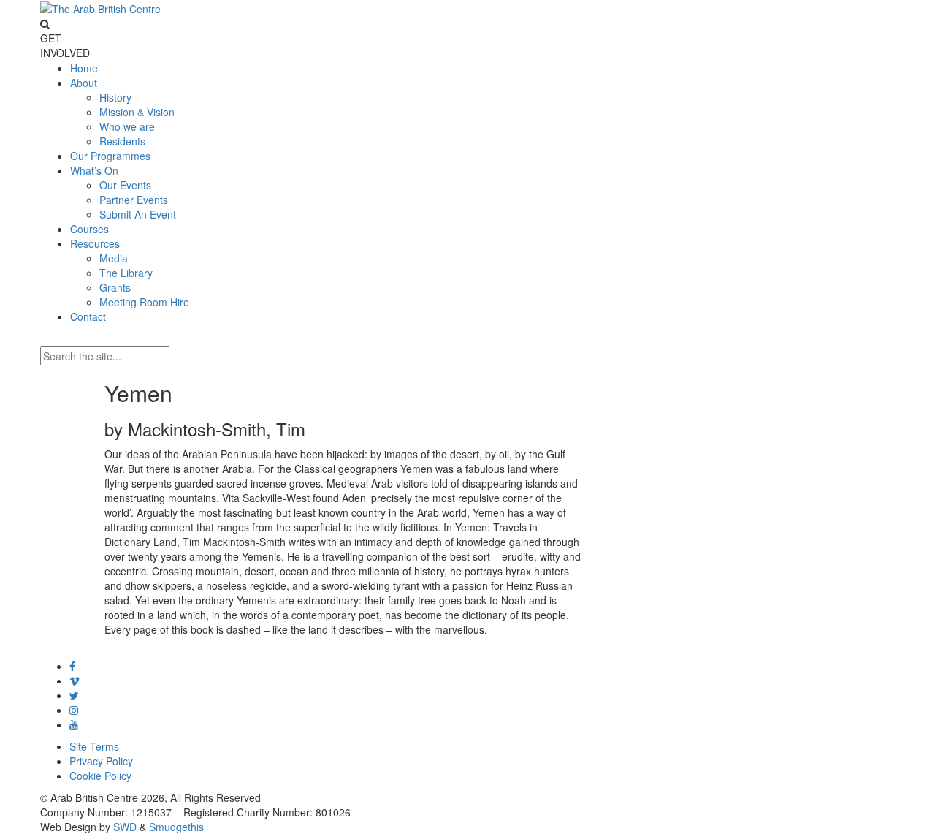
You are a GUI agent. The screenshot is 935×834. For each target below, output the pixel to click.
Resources (95, 243)
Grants (115, 287)
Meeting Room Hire (144, 302)
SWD (125, 826)
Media (113, 258)
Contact (88, 316)
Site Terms (94, 746)
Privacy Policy (101, 761)
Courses (89, 228)
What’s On (94, 170)
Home (84, 68)
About (83, 82)
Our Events (125, 185)
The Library (126, 272)
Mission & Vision (137, 112)
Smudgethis (176, 826)
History (115, 97)
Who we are (127, 126)
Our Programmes (110, 155)
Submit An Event (137, 214)
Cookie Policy (100, 775)
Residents (122, 141)
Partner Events (133, 199)
